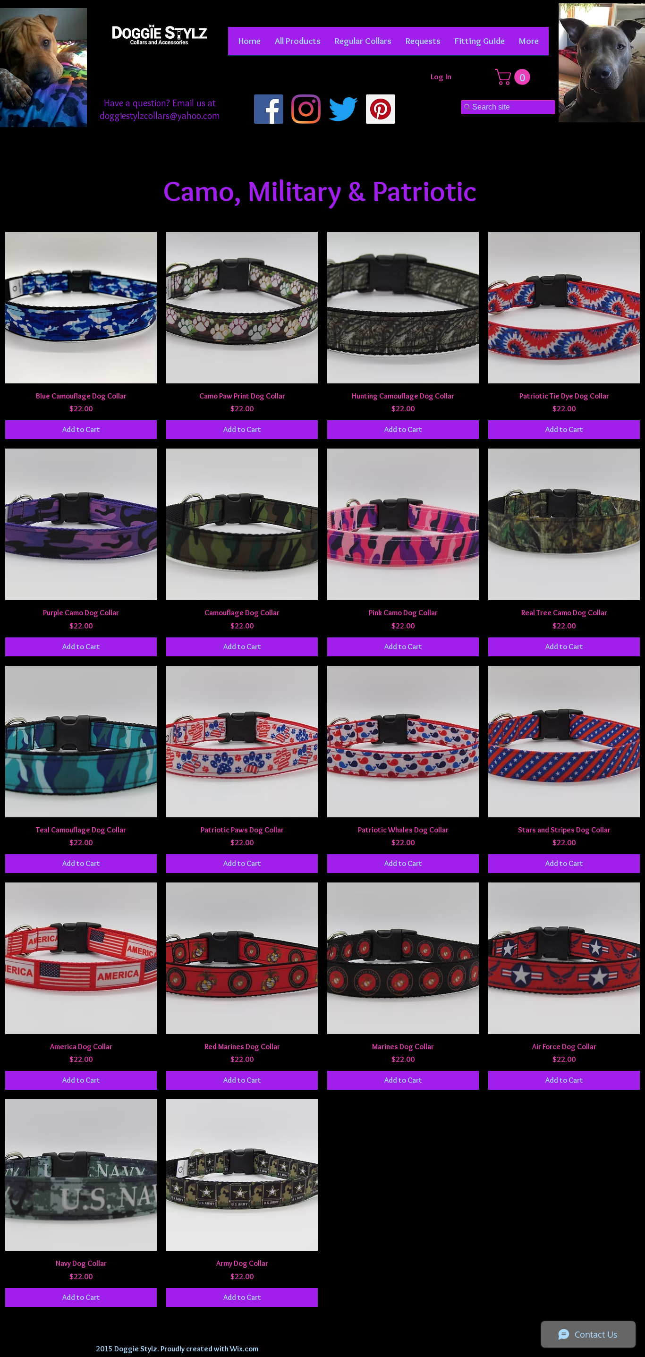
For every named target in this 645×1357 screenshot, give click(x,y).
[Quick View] (81, 307)
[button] (363, 44)
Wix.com (244, 1348)
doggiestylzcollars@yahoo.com (160, 115)
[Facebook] (268, 109)
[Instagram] (306, 109)
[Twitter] (343, 109)
